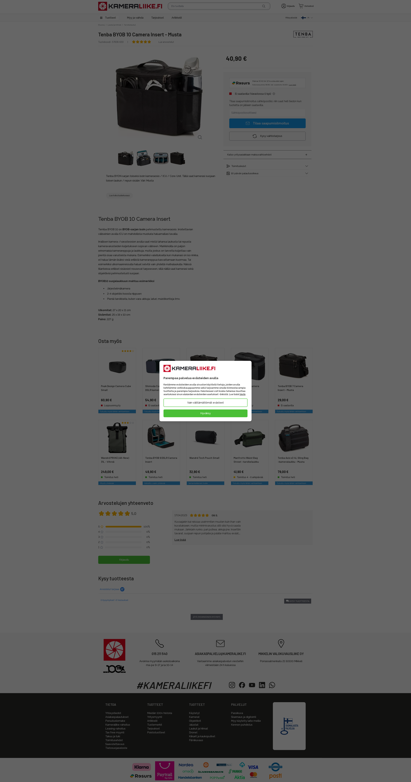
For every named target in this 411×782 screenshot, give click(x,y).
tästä (242, 394)
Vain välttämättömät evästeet (205, 402)
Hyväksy (205, 413)
